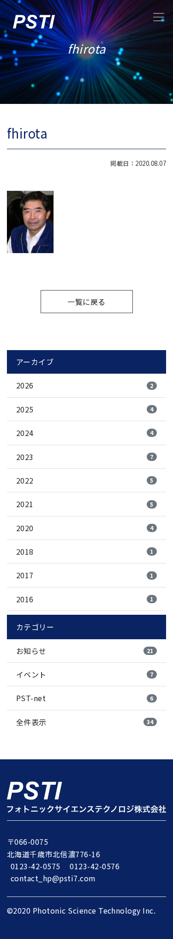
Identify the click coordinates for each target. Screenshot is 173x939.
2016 (85, 599)
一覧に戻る (86, 301)
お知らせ (85, 650)
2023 (85, 456)
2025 (85, 409)
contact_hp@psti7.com (53, 878)
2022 (85, 480)
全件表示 (85, 721)
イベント (85, 674)
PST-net (85, 697)
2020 (85, 527)
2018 (85, 551)
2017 (85, 575)
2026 (85, 385)
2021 (85, 503)
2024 (85, 432)
